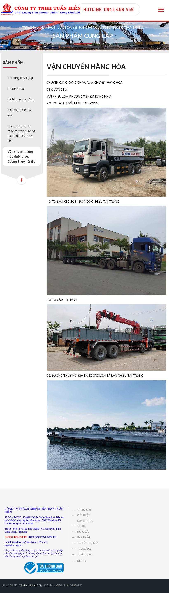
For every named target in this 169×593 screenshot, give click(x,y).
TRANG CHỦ (30, 27)
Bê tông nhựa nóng (21, 99)
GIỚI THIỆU (83, 515)
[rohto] (41, 9)
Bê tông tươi (16, 88)
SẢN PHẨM (49, 27)
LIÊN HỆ (81, 560)
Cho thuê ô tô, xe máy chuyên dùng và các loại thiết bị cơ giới (22, 133)
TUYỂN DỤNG (85, 554)
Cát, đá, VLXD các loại (20, 112)
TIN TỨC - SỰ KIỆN (88, 543)
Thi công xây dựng (20, 78)
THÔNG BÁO (84, 548)
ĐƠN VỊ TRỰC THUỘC (85, 523)
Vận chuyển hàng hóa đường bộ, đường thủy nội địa (102, 27)
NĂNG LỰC (83, 531)
